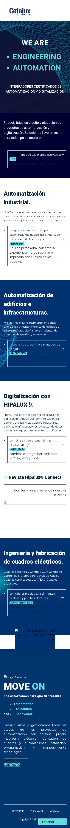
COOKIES (54, 811)
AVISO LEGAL (36, 811)
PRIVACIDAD (17, 811)
